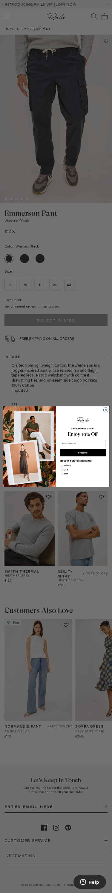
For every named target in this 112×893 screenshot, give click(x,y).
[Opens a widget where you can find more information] (89, 882)
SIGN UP (82, 452)
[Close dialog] (105, 409)
